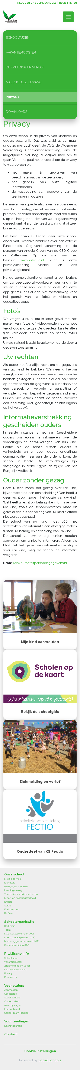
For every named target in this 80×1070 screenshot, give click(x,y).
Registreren (68, 2)
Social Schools (12, 997)
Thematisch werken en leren (21, 894)
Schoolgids (10, 993)
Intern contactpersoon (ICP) (19, 937)
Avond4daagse (12, 1005)
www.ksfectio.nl (32, 260)
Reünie (8, 913)
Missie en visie (13, 878)
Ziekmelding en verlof (25, 67)
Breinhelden (11, 909)
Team (7, 929)
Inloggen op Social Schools (37, 2)
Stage (7, 905)
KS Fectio (9, 925)
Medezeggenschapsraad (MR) (21, 941)
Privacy (12, 97)
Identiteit (9, 882)
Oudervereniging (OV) (16, 945)
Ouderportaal (11, 1001)
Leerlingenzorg (13, 890)
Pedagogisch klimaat (16, 886)
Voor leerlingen (16, 1021)
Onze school (14, 874)
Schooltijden (17, 38)
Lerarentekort (12, 1009)
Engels (8, 901)
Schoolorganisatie (19, 922)
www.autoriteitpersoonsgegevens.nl (40, 563)
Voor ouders (14, 986)
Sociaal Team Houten (16, 1012)
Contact (11, 1034)
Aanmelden (11, 989)
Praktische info (16, 954)
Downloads (16, 112)
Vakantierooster (21, 52)
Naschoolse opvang (24, 82)
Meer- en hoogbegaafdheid (20, 897)
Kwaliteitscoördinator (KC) (19, 933)
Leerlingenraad (13, 1025)
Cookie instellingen (40, 1051)
